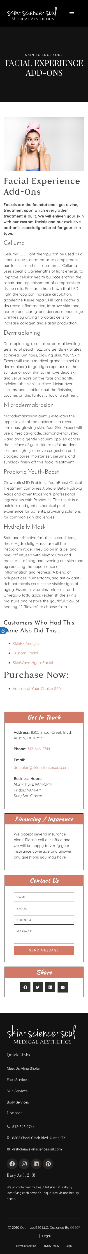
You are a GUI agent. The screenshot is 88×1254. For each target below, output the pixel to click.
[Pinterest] (48, 1163)
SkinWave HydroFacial (33, 662)
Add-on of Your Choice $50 (37, 688)
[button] (71, 13)
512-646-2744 (39, 748)
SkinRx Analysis (26, 643)
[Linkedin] (36, 1163)
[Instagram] (24, 1163)
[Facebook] (12, 1163)
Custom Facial (25, 652)
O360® (75, 1227)
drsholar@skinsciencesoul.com (41, 767)
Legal (46, 1236)
